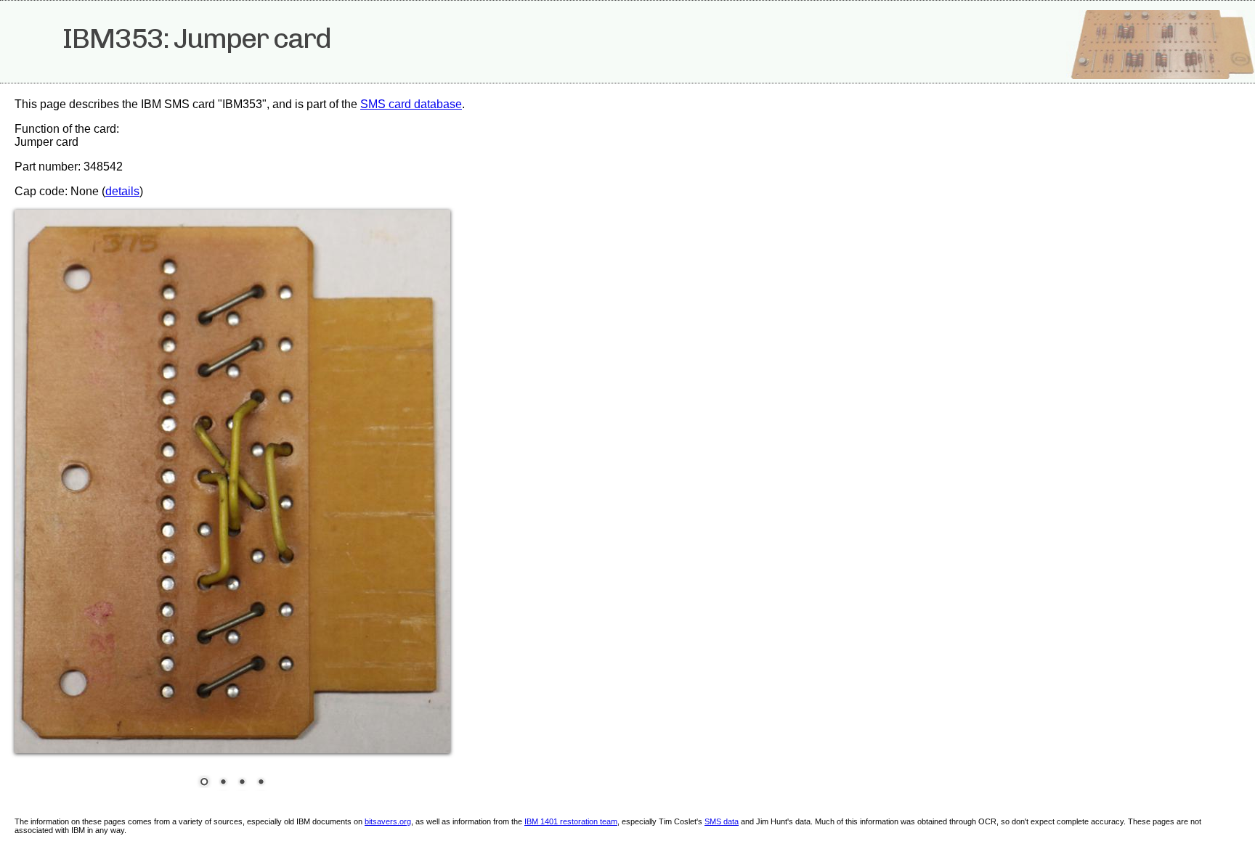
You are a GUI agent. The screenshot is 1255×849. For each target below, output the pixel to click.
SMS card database (411, 104)
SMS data (721, 821)
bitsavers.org (388, 821)
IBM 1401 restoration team (570, 821)
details (122, 191)
